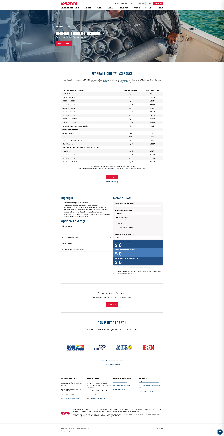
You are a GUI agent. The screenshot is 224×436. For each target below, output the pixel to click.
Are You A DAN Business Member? (125, 203)
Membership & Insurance (70, 8)
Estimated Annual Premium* (123, 241)
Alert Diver (124, 3)
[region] (112, 36)
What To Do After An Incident (121, 386)
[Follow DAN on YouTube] (162, 429)
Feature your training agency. (112, 364)
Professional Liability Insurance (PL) (149, 382)
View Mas (109, 182)
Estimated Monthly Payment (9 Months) (127, 258)
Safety (99, 8)
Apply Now (112, 177)
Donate (141, 3)
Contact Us (90, 428)
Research (111, 8)
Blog (131, 3)
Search (135, 3)
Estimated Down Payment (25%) (125, 249)
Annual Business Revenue (123, 210)
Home (62, 428)
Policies (73, 428)
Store (116, 3)
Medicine (88, 8)
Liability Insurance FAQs (120, 382)
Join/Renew (158, 3)
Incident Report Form (119, 389)
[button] (101, 360)
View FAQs (112, 305)
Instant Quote (122, 198)
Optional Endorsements (122, 217)
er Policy (115, 182)
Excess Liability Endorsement (124, 234)
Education (124, 8)
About (160, 8)
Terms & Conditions (81, 428)
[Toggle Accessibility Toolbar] (220, 432)
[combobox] (138, 206)
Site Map (67, 428)
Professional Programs (143, 8)
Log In (149, 3)
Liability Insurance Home (146, 391)
